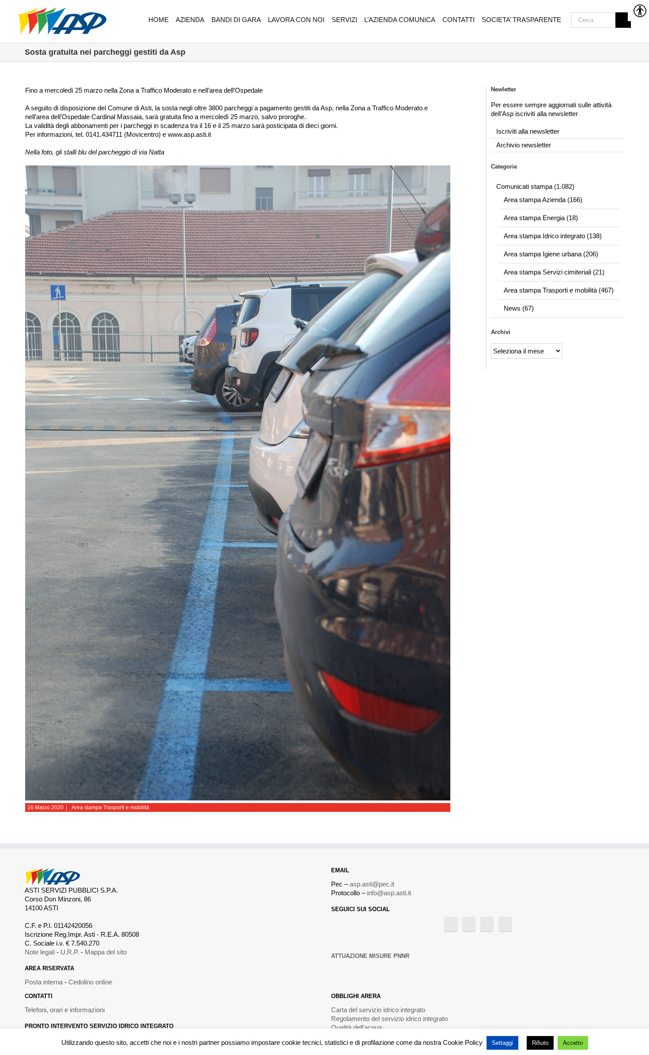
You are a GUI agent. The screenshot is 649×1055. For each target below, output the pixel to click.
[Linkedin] (505, 923)
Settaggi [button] (502, 1043)
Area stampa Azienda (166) (543, 199)
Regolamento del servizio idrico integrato (389, 1018)
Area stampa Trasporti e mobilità (110, 807)
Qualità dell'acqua (356, 1027)
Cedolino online (90, 982)
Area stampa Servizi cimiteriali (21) (554, 272)
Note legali (40, 952)
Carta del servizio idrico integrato (378, 1010)
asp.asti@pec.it (372, 884)
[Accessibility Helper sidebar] (638, 10)
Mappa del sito (106, 952)
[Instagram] (487, 923)
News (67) (519, 308)
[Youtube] (468, 923)
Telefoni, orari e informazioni (65, 1010)
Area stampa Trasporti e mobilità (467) (559, 290)
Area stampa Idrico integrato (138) (553, 236)
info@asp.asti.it (389, 893)
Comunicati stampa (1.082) (535, 186)
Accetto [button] (573, 1043)
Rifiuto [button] (540, 1043)
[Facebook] (450, 923)
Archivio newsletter (523, 145)
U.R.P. (69, 952)
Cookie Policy (463, 1042)
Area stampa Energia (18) (541, 218)
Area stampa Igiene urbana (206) (551, 254)
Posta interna (44, 982)
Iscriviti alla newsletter (527, 131)
